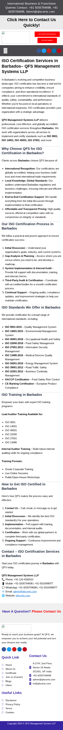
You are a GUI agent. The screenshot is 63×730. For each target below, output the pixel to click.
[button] (5, 51)
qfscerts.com (23, 595)
